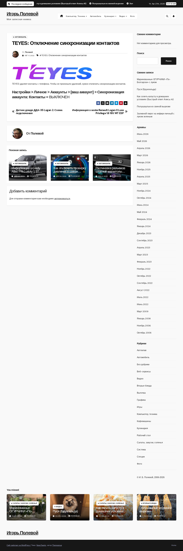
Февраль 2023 (144, 261)
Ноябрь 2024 (144, 190)
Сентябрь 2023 (145, 240)
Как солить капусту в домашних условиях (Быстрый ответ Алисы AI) (155, 98)
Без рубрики (143, 364)
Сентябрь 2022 (145, 283)
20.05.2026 (104, 516)
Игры (139, 407)
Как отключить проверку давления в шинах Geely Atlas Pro (69, 171)
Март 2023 (142, 254)
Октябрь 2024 (144, 198)
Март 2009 (142, 311)
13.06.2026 (17, 516)
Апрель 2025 (143, 176)
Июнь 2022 (142, 304)
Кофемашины (144, 421)
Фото (132, 16)
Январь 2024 (144, 226)
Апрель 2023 (143, 247)
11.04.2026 (147, 516)
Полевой (29, 52)
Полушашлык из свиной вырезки (153, 106)
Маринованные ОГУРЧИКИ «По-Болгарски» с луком (153, 81)
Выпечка (141, 392)
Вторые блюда (144, 385)
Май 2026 (142, 141)
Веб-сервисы (144, 371)
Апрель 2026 (143, 148)
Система (141, 449)
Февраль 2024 (144, 219)
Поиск (140, 53)
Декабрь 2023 (144, 233)
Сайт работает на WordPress (18, 545)
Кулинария (109, 16)
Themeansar (57, 545)
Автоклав (142, 350)
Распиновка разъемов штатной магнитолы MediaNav (110, 171)
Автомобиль (95, 16)
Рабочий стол (144, 435)
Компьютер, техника (76, 16)
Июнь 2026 (142, 134)
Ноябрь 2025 (143, 169)
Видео (122, 16)
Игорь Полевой (22, 13)
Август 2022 (143, 290)
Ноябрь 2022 (143, 268)
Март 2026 (142, 155)
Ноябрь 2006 (144, 325)
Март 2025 (142, 183)
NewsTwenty (41, 545)
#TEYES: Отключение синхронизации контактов (63, 55)
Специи (141, 456)
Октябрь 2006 (144, 332)
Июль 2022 (142, 297)
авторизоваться (62, 198)
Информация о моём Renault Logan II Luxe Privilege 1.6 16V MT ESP (98, 112)
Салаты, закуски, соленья (150, 442)
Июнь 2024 (143, 205)
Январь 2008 (144, 318)
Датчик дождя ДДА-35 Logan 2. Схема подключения (39, 112)
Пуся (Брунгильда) (146, 89)
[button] (167, 16)
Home (173, 545)
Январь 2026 (143, 162)
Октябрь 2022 (144, 276)
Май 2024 (142, 212)
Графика (141, 400)
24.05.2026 (61, 516)
